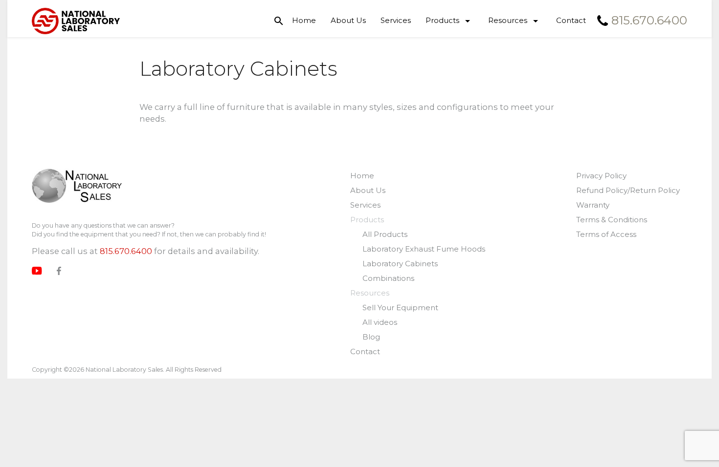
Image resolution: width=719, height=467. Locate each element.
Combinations (388, 278)
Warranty (592, 205)
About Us (348, 20)
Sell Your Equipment (400, 307)
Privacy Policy (601, 175)
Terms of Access (606, 234)
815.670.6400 (126, 251)
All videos (379, 322)
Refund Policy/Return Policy (628, 190)
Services (396, 20)
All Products (384, 234)
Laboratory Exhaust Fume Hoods (423, 249)
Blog (371, 336)
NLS (77, 187)
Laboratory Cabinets (400, 263)
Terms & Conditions (611, 219)
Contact (571, 20)
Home (304, 20)
